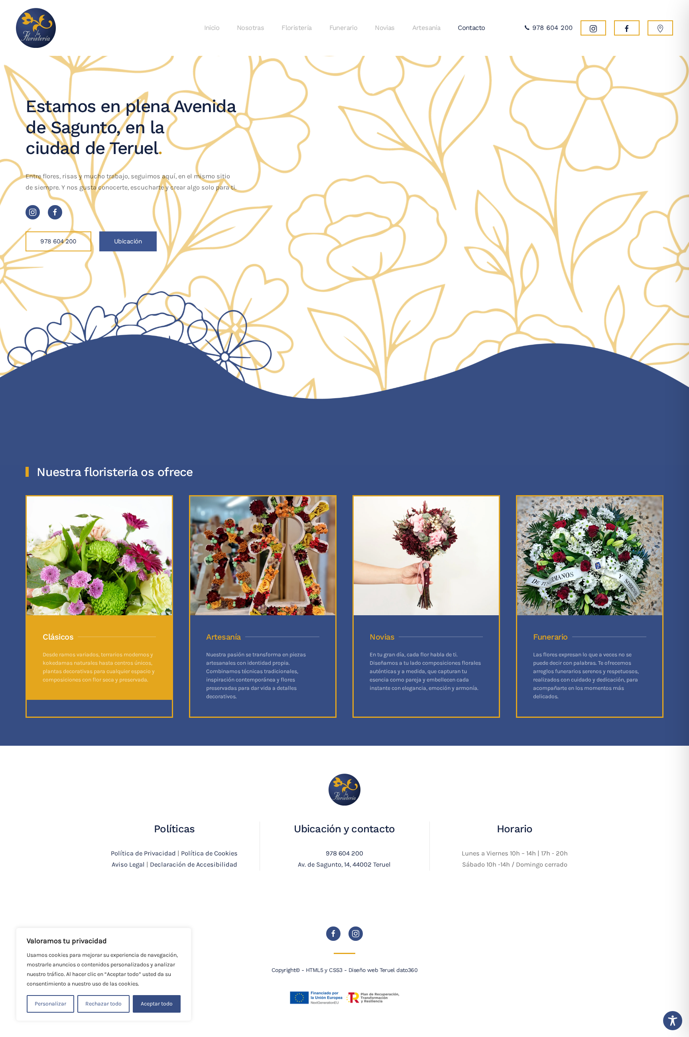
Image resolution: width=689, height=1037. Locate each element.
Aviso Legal (128, 864)
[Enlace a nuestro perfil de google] (660, 28)
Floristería (296, 28)
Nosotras (250, 28)
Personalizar (50, 1003)
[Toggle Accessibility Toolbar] (672, 1020)
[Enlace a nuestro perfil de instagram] (593, 28)
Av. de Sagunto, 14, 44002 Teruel (344, 864)
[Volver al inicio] (36, 28)
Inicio (211, 28)
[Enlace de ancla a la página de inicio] (344, 789)
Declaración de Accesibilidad (193, 864)
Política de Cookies (209, 853)
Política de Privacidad (143, 853)
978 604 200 (551, 28)
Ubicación (128, 241)
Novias (384, 28)
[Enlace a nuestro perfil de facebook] (627, 28)
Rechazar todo (103, 1003)
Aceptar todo (157, 1003)
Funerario (343, 28)
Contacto (471, 28)
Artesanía (426, 28)
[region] (103, 974)
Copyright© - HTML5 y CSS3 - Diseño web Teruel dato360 (344, 970)
